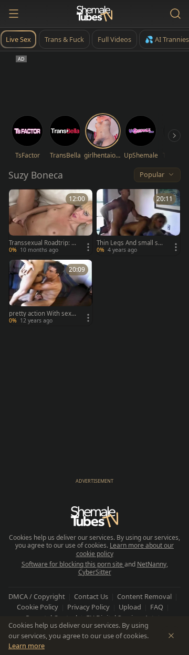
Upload (130, 607)
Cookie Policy (37, 607)
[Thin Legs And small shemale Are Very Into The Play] (138, 222)
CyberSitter (94, 572)
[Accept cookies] (171, 635)
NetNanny (151, 564)
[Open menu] (13, 13)
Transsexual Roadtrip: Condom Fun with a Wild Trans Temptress (42, 243)
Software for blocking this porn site (73, 564)
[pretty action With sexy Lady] (50, 293)
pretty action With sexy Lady (42, 313)
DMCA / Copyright (36, 596)
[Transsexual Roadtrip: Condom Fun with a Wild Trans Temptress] (50, 222)
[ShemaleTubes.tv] (94, 13)
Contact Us (91, 596)
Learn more (26, 645)
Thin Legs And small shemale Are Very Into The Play (129, 243)
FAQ (156, 607)
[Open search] (175, 13)
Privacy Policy (88, 607)
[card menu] (88, 247)
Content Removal (144, 596)
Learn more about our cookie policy (125, 549)
